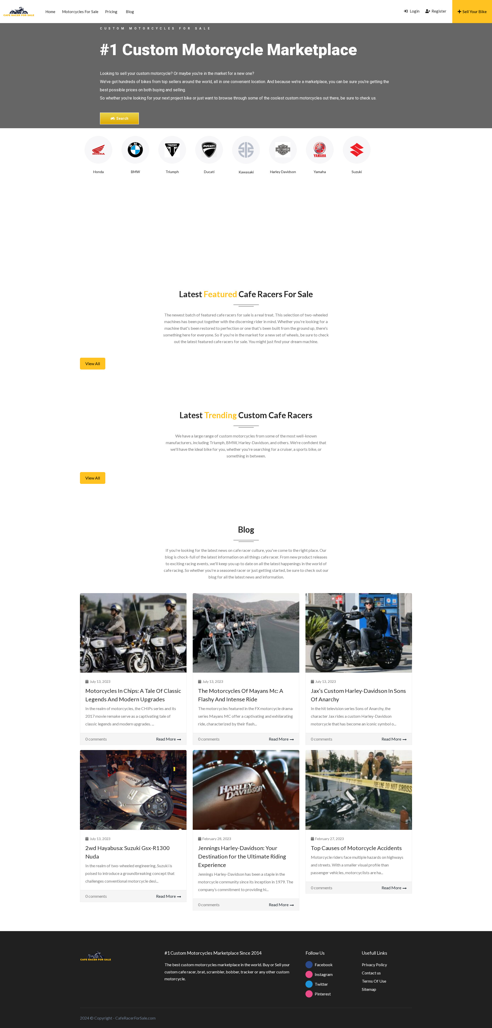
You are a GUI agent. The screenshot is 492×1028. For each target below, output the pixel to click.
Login (414, 11)
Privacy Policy (374, 964)
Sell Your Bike (475, 11)
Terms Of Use (374, 981)
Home (50, 11)
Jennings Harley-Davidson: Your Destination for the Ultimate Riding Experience (242, 856)
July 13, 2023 (100, 681)
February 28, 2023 (216, 838)
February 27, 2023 (329, 838)
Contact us (371, 972)
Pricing (111, 11)
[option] (98, 155)
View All (92, 363)
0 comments (96, 738)
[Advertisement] (246, 226)
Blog (130, 11)
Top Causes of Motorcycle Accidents (356, 847)
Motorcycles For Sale (80, 11)
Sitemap (369, 989)
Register (439, 11)
